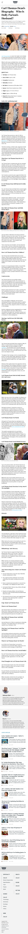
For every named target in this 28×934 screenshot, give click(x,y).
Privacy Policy (4, 927)
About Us (3, 930)
